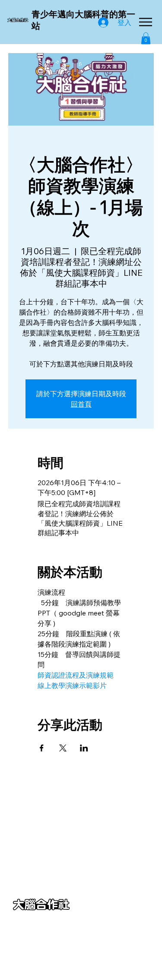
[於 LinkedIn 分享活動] (84, 748)
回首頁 (81, 404)
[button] (146, 38)
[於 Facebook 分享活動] (42, 748)
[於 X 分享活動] (63, 748)
